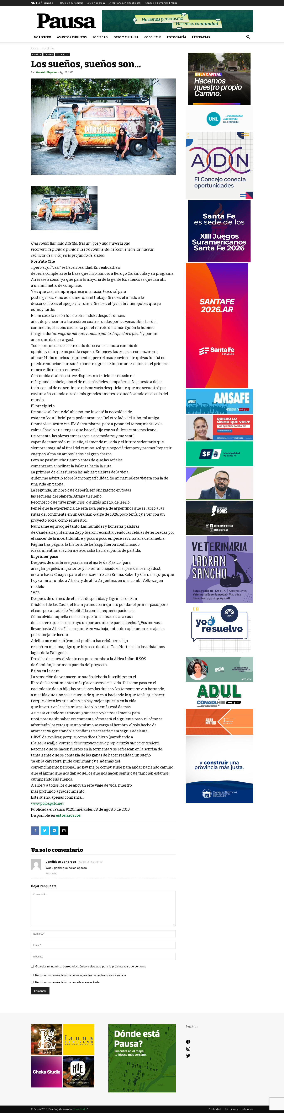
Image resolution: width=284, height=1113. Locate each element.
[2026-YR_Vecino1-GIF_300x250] (219, 655)
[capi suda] (217, 387)
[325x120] (219, 465)
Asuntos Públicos (72, 37)
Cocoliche (152, 37)
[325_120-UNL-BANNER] (219, 129)
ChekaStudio (79, 1109)
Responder (51, 873)
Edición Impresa (96, 2)
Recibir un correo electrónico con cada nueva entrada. (67, 982)
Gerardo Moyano (46, 72)
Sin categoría (62, 54)
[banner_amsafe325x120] (219, 412)
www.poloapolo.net (47, 803)
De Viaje (49, 54)
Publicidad (215, 1109)
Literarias (201, 37)
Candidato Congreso (61, 862)
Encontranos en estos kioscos (125, 2)
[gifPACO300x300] (219, 261)
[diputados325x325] (219, 802)
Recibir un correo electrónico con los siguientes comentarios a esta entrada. (81, 975)
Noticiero (42, 37)
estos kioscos (68, 815)
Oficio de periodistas (71, 2)
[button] (248, 37)
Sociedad (100, 37)
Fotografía (176, 37)
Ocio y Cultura (126, 37)
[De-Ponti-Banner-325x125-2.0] (219, 681)
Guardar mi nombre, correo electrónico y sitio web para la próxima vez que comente (90, 966)
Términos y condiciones (239, 1109)
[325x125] (219, 439)
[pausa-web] (219, 733)
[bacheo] (219, 103)
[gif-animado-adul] (219, 706)
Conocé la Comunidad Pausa (161, 2)
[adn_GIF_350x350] (219, 198)
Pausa (34, 48)
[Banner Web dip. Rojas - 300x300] (219, 534)
